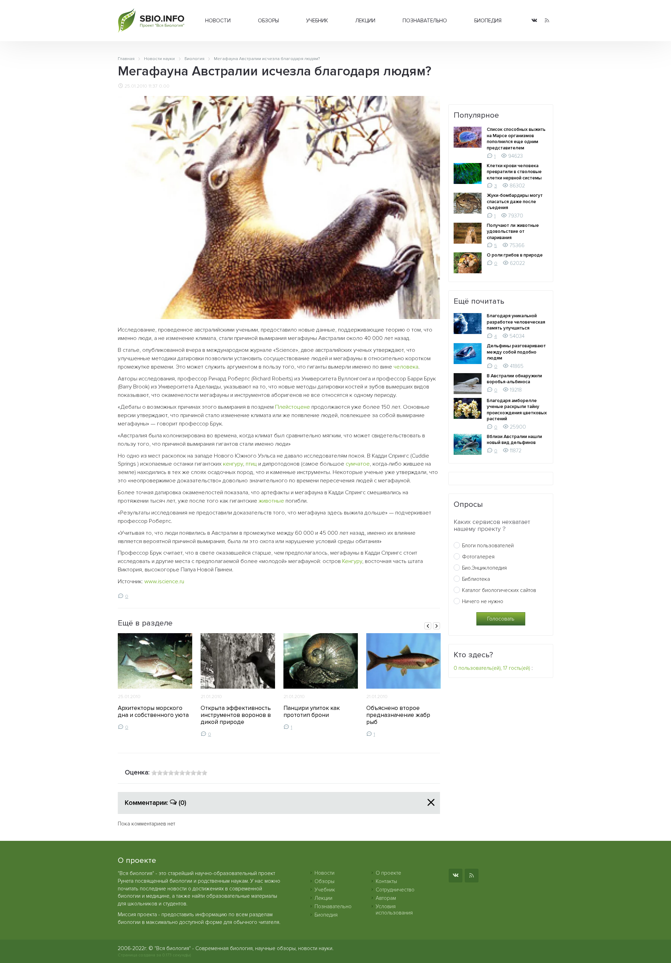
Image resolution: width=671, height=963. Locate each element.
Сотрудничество (395, 890)
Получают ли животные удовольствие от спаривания (513, 231)
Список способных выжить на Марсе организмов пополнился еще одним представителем (516, 139)
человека (406, 366)
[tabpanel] (155, 681)
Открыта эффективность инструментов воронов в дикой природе (236, 715)
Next (436, 625)
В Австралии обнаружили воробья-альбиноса (514, 379)
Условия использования (394, 909)
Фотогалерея (478, 557)
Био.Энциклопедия (484, 568)
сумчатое (358, 463)
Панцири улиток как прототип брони (311, 711)
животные (271, 500)
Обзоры (268, 20)
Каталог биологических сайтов (499, 590)
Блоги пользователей (488, 545)
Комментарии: (155, 803)
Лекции (365, 20)
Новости (218, 20)
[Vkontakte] (534, 20)
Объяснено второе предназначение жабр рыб (398, 715)
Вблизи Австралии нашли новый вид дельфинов (514, 440)
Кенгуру (352, 561)
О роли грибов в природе (515, 255)
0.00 (164, 86)
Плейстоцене (292, 406)
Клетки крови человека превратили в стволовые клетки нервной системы (514, 172)
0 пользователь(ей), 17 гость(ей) (492, 668)
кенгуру (233, 463)
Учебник (317, 20)
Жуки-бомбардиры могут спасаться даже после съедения (515, 201)
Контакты (386, 881)
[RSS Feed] (547, 20)
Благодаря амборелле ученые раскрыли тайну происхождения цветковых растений (517, 410)
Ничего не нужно (482, 601)
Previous (427, 625)
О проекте (388, 873)
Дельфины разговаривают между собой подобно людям (516, 352)
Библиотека (476, 579)
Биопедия (488, 20)
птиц (251, 463)
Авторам (386, 898)
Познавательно (425, 20)
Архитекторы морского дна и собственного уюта (153, 711)
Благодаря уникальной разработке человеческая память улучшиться (516, 322)
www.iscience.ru (164, 581)
